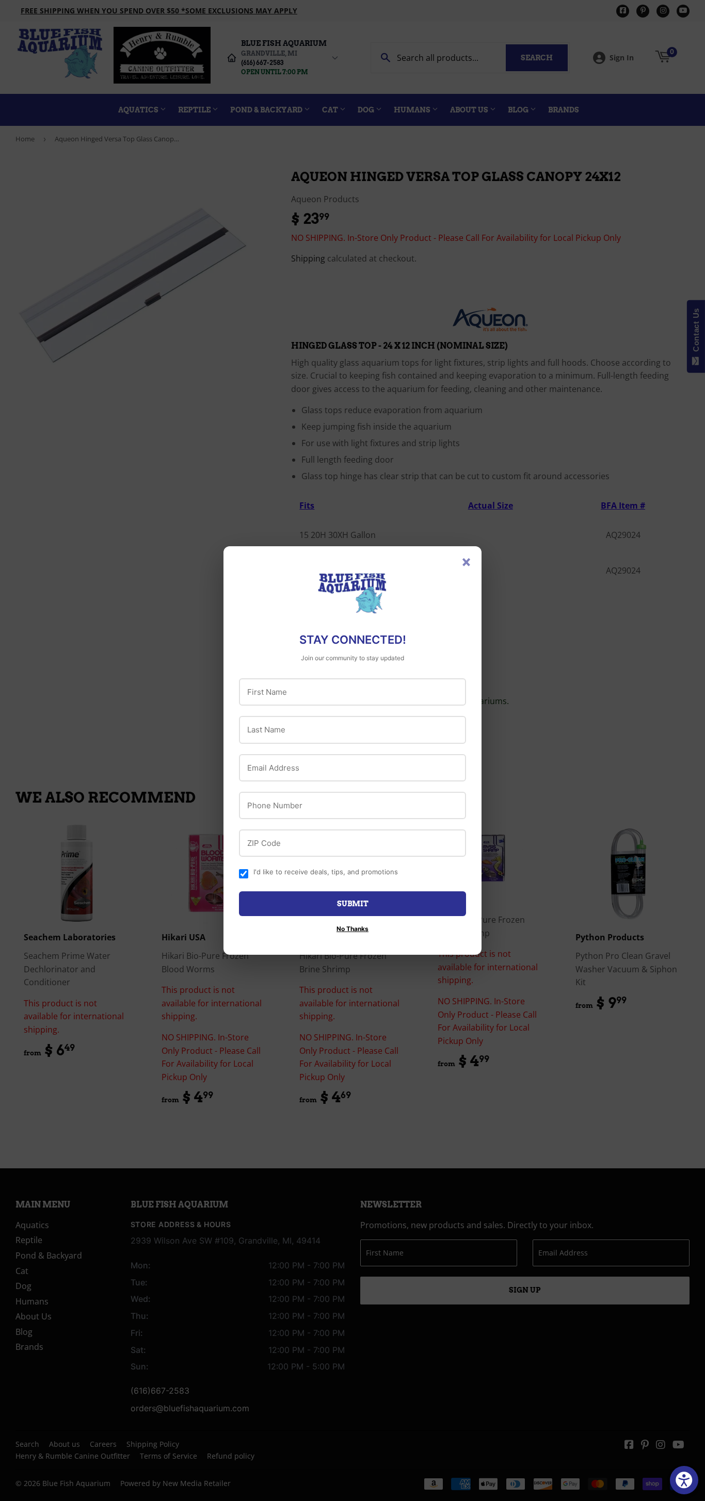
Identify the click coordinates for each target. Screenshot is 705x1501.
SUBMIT (352, 904)
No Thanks (352, 929)
